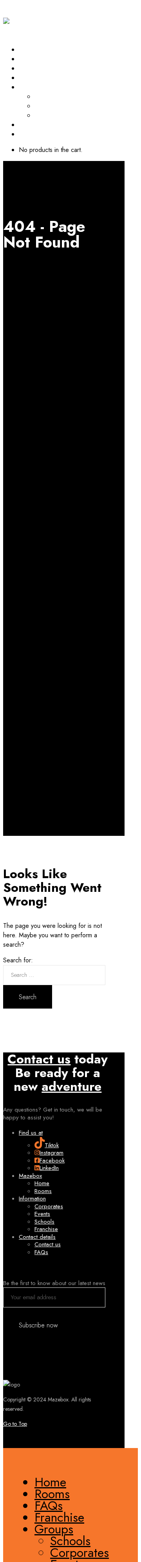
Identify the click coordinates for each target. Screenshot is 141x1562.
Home (28, 49)
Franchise (33, 77)
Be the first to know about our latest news (54, 1283)
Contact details (37, 1237)
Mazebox (30, 1176)
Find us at (31, 1132)
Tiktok (52, 1145)
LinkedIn (49, 1168)
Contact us (38, 1059)
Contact (30, 124)
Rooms (29, 59)
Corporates (51, 106)
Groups (30, 87)
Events (44, 115)
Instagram (51, 1152)
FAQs (26, 68)
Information (32, 1198)
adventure (71, 1086)
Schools (46, 96)
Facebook (52, 1160)
